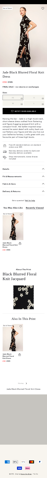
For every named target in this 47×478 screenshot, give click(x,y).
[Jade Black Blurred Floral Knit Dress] (13, 226)
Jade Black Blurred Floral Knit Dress (10, 244)
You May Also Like (13, 207)
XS (17, 97)
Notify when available (25, 111)
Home (21, 383)
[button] (20, 65)
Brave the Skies (26, 474)
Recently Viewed (35, 207)
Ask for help (30, 200)
